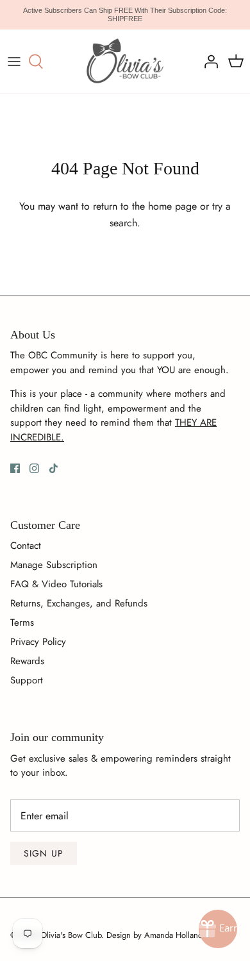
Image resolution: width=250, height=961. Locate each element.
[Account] (208, 61)
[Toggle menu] (14, 61)
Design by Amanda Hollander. (159, 935)
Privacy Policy (38, 642)
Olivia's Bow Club (70, 935)
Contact (25, 546)
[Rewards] (218, 929)
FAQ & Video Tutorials (56, 584)
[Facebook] (15, 468)
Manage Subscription (53, 565)
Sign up (43, 853)
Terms (22, 622)
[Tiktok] (53, 468)
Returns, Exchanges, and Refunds (78, 603)
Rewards (27, 661)
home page (172, 206)
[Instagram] (34, 468)
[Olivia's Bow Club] (125, 61)
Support (26, 680)
